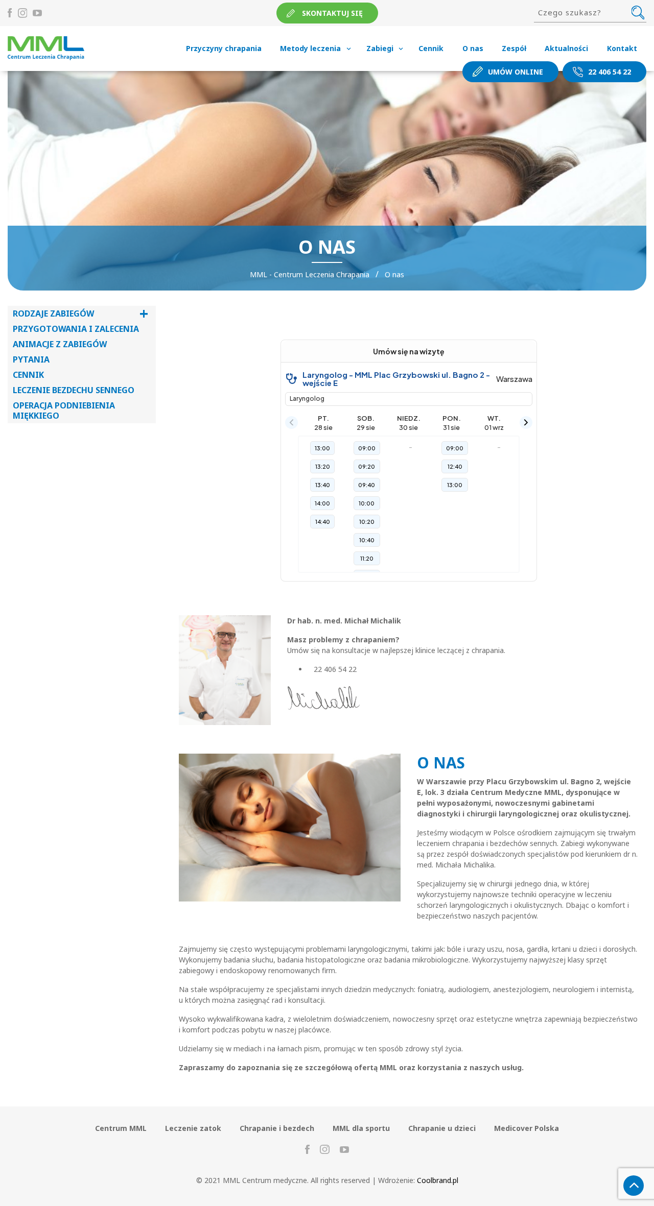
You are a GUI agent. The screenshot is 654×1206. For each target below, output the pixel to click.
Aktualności (566, 48)
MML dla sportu (361, 1128)
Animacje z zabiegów (60, 344)
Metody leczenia (310, 48)
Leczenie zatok (193, 1128)
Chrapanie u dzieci (442, 1128)
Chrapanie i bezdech (277, 1128)
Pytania (31, 359)
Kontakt (622, 48)
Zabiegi (379, 48)
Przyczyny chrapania (224, 48)
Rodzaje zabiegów (80, 313)
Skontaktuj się (332, 13)
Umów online (515, 72)
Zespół (514, 48)
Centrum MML (121, 1128)
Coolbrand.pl (437, 1180)
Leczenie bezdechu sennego (73, 390)
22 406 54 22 (609, 72)
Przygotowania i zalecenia (76, 328)
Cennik (430, 48)
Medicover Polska (526, 1128)
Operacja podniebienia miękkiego (64, 410)
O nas (472, 48)
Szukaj (638, 12)
